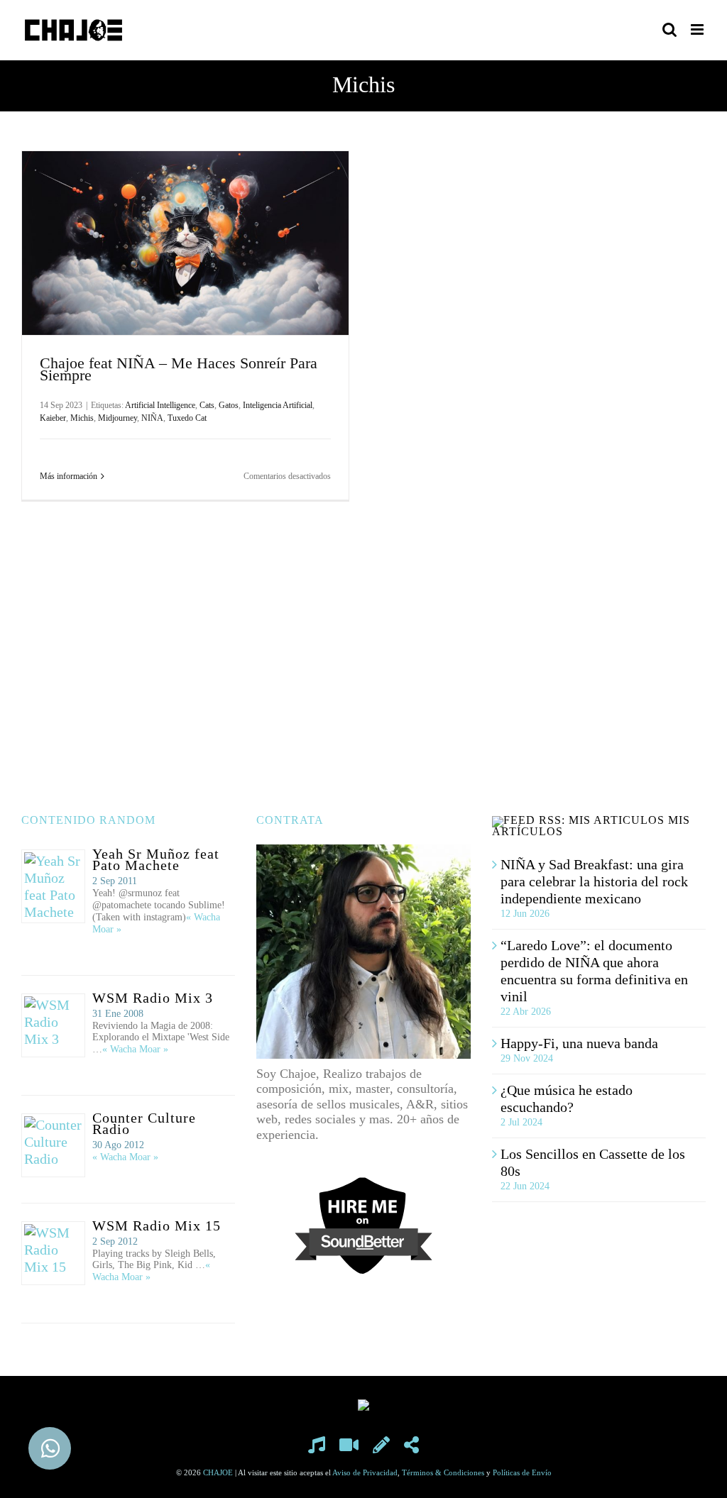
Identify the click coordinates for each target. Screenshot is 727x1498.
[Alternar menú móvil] (698, 29)
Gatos (229, 405)
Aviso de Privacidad (365, 1472)
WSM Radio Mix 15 (156, 1225)
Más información (68, 476)
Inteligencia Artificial (277, 405)
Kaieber (53, 418)
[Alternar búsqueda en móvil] (669, 29)
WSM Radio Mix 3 (152, 998)
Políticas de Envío (522, 1472)
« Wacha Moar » (135, 1049)
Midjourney (117, 418)
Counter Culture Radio (144, 1123)
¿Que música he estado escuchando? (567, 1098)
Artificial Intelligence (160, 405)
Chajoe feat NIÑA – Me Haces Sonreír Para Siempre (178, 369)
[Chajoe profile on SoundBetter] (363, 1183)
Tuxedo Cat (187, 418)
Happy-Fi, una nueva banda (579, 1043)
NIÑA (152, 418)
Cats (206, 405)
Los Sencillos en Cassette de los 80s (593, 1162)
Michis (82, 418)
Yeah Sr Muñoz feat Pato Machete (155, 859)
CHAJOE (218, 1472)
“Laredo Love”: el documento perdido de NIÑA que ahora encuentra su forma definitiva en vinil (594, 970)
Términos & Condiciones (443, 1472)
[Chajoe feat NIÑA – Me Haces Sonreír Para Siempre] (185, 243)
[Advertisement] (363, 657)
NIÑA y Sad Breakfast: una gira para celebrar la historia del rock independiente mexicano (594, 881)
